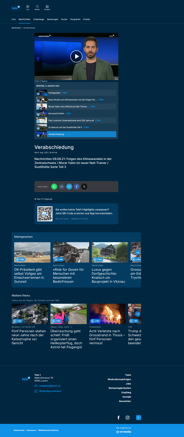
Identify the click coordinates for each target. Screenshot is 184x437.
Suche (64, 19)
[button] (62, 187)
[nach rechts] (137, 252)
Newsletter (125, 401)
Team (128, 375)
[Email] (69, 187)
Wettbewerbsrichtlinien (48, 430)
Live (14, 19)
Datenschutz (19, 430)
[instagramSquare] (127, 417)
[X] (84, 187)
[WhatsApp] (54, 187)
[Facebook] (77, 187)
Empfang (126, 392)
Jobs (128, 383)
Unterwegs (38, 19)
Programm (75, 19)
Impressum (31, 430)
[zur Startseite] (16, 8)
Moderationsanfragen (119, 379)
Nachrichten (25, 19)
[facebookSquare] (118, 417)
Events (86, 19)
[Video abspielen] (76, 56)
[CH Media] (123, 431)
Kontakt (127, 396)
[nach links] (15, 252)
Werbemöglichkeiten (120, 388)
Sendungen (52, 19)
